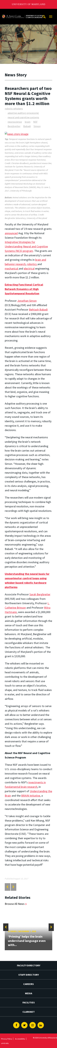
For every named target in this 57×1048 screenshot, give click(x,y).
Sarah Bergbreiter (39, 594)
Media (28, 993)
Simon (37, 126)
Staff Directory (28, 974)
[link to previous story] (7, 887)
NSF (35, 121)
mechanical (12, 268)
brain (27, 121)
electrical (29, 268)
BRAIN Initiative (30, 795)
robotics (32, 264)
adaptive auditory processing (23, 112)
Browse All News (15, 904)
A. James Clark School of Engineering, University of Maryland (23, 12)
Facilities (28, 1002)
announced (11, 233)
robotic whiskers (14, 108)
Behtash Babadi (38, 309)
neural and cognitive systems (23, 117)
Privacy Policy (6, 1039)
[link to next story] (13, 887)
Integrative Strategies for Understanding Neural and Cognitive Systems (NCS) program (26, 246)
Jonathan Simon (27, 300)
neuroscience (15, 121)
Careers (28, 984)
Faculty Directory (28, 965)
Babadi (27, 126)
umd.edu (5, 1043)
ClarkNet (28, 1011)
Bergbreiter (14, 126)
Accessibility (20, 1039)
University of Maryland (28, 4)
